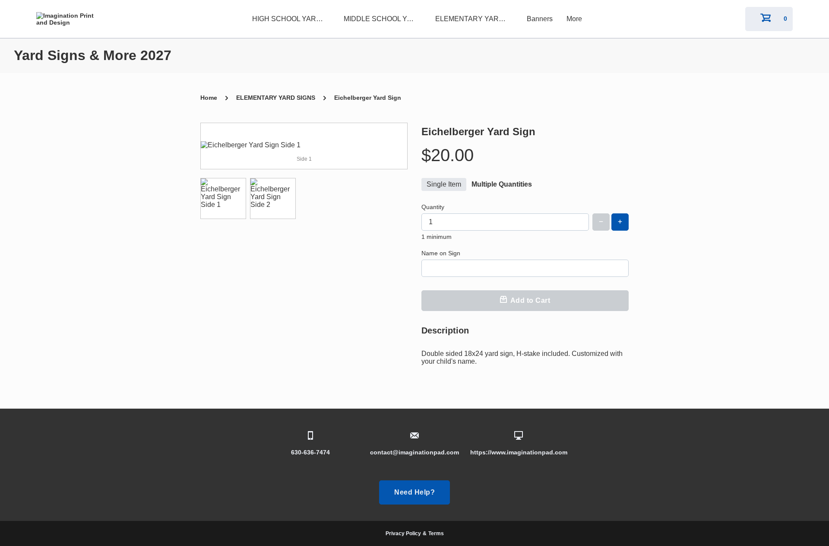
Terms (436, 533)
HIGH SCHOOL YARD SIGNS (291, 18)
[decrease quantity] (601, 222)
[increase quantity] (620, 222)
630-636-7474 (310, 452)
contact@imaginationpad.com (414, 452)
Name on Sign (440, 253)
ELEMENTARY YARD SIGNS (474, 18)
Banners (540, 18)
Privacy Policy (403, 533)
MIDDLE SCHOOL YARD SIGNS (382, 18)
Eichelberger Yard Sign (367, 97)
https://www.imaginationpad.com (518, 452)
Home (208, 97)
